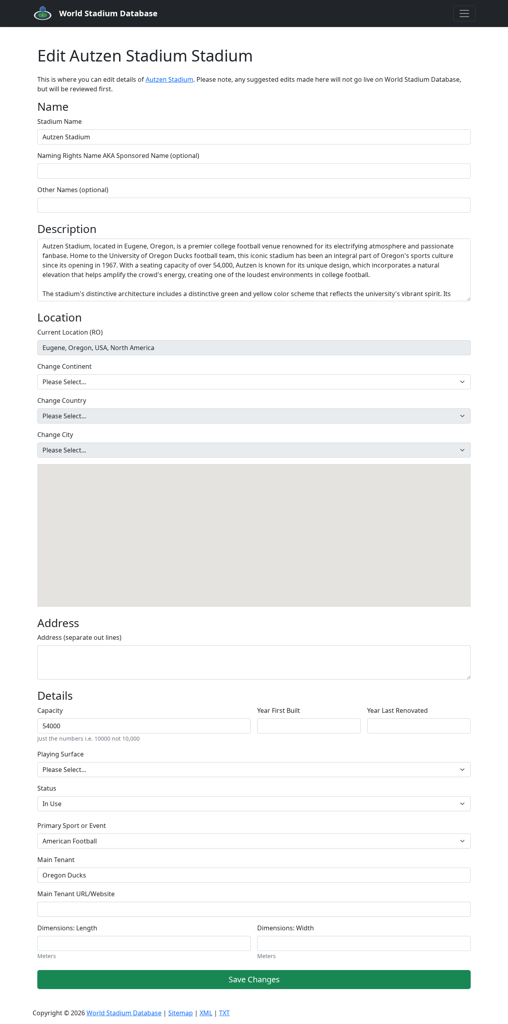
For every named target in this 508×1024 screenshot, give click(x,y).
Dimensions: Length (67, 928)
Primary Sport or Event (71, 825)
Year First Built (278, 710)
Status (46, 788)
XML (206, 1013)
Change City (55, 434)
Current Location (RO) (70, 332)
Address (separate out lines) (79, 637)
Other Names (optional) (72, 189)
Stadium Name (59, 121)
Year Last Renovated (397, 710)
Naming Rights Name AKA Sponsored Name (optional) (118, 155)
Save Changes (254, 979)
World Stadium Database (124, 1013)
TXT (224, 1013)
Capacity (50, 710)
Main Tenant (56, 859)
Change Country (61, 400)
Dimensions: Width (285, 928)
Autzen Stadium (169, 79)
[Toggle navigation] (464, 13)
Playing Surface (60, 754)
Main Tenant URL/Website (76, 893)
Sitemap (180, 1013)
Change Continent (64, 366)
